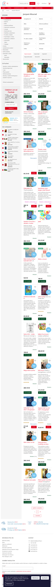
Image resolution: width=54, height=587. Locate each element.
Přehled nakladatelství (8, 82)
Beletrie (6, 21)
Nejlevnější (36, 54)
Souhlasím (45, 578)
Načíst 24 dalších (37, 508)
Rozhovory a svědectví (9, 38)
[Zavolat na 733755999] (9, 3)
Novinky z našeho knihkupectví (10, 75)
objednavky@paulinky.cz (36, 541)
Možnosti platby (6, 540)
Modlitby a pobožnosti (9, 33)
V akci (4, 70)
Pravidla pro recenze (7, 551)
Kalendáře (6, 57)
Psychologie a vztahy (9, 36)
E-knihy (4, 46)
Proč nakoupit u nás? (7, 556)
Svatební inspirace (7, 77)
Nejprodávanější (28, 56)
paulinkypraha (34, 549)
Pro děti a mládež (8, 34)
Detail (34, 173)
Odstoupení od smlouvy (7, 554)
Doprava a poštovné (7, 544)
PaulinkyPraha (34, 545)
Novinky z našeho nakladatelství (10, 66)
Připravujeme (6, 72)
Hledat (32, 3)
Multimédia (5, 49)
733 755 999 (33, 543)
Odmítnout (35, 578)
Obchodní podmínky (7, 547)
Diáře (5, 55)
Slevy (3, 542)
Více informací (21, 580)
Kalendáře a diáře (7, 53)
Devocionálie (6, 59)
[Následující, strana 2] (37, 512)
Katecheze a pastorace (9, 27)
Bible (5, 23)
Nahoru (38, 515)
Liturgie (6, 29)
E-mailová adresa (9, 102)
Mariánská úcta (8, 31)
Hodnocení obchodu (7, 553)
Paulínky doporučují (7, 68)
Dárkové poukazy (7, 74)
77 (40, 511)
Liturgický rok (7, 19)
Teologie (6, 44)
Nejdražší (44, 54)
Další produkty (6, 51)
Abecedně (37, 56)
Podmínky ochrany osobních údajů (10, 549)
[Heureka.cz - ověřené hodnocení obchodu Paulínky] (11, 120)
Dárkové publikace (8, 25)
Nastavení (9, 583)
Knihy (4, 18)
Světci (5, 42)
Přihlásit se (11, 108)
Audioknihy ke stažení (8, 48)
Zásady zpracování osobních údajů (9, 112)
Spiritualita (6, 40)
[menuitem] (3, 8)
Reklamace (4, 546)
